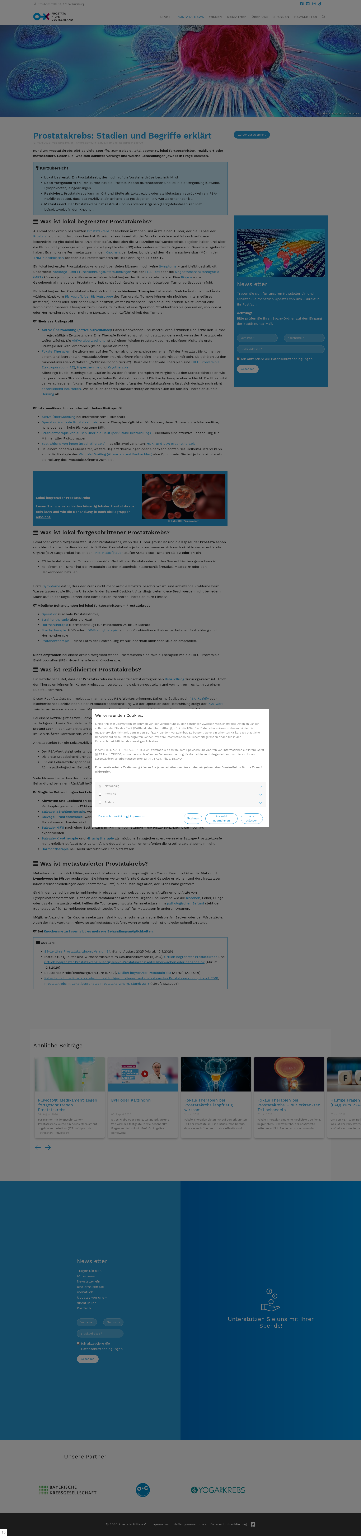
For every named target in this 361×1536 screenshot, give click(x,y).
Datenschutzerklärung (113, 816)
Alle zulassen (252, 818)
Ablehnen (193, 818)
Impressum (137, 816)
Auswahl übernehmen (221, 818)
